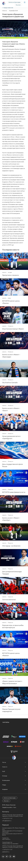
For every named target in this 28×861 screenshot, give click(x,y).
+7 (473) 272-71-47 (7, 818)
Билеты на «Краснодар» (15, 2)
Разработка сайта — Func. (9, 807)
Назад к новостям (8, 7)
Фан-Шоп (18, 5)
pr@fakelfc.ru (5, 852)
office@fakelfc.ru (6, 820)
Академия (5, 789)
